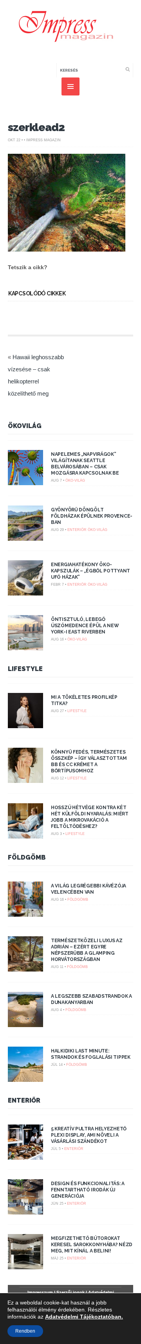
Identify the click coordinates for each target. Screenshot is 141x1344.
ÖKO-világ (75, 480)
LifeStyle (25, 669)
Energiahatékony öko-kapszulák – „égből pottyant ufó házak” (90, 571)
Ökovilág (25, 426)
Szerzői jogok (70, 1292)
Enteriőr (77, 530)
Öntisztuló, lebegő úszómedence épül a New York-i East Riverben (85, 626)
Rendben (25, 1331)
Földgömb (27, 857)
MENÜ (70, 86)
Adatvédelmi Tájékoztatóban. (84, 1316)
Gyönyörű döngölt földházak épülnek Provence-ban (91, 516)
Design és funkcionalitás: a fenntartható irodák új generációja (88, 1190)
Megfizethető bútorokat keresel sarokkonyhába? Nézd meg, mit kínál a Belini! (91, 1245)
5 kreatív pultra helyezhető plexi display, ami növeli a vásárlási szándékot (89, 1135)
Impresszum (40, 1292)
